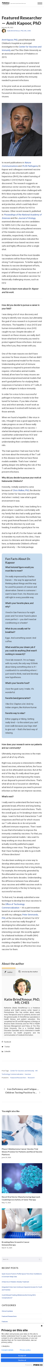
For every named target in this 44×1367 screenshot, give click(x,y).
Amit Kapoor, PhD (9, 40)
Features (5, 1321)
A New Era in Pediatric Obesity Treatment (15, 1282)
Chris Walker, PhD (21, 490)
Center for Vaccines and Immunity (22, 1071)
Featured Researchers (18, 1078)
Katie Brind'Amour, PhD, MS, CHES (19, 31)
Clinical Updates (7, 1311)
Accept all (22, 1356)
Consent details (7, 1350)
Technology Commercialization (12, 1074)
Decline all (22, 1360)
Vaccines (28, 1074)
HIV (36, 1071)
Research (31, 1078)
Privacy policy (25, 1350)
